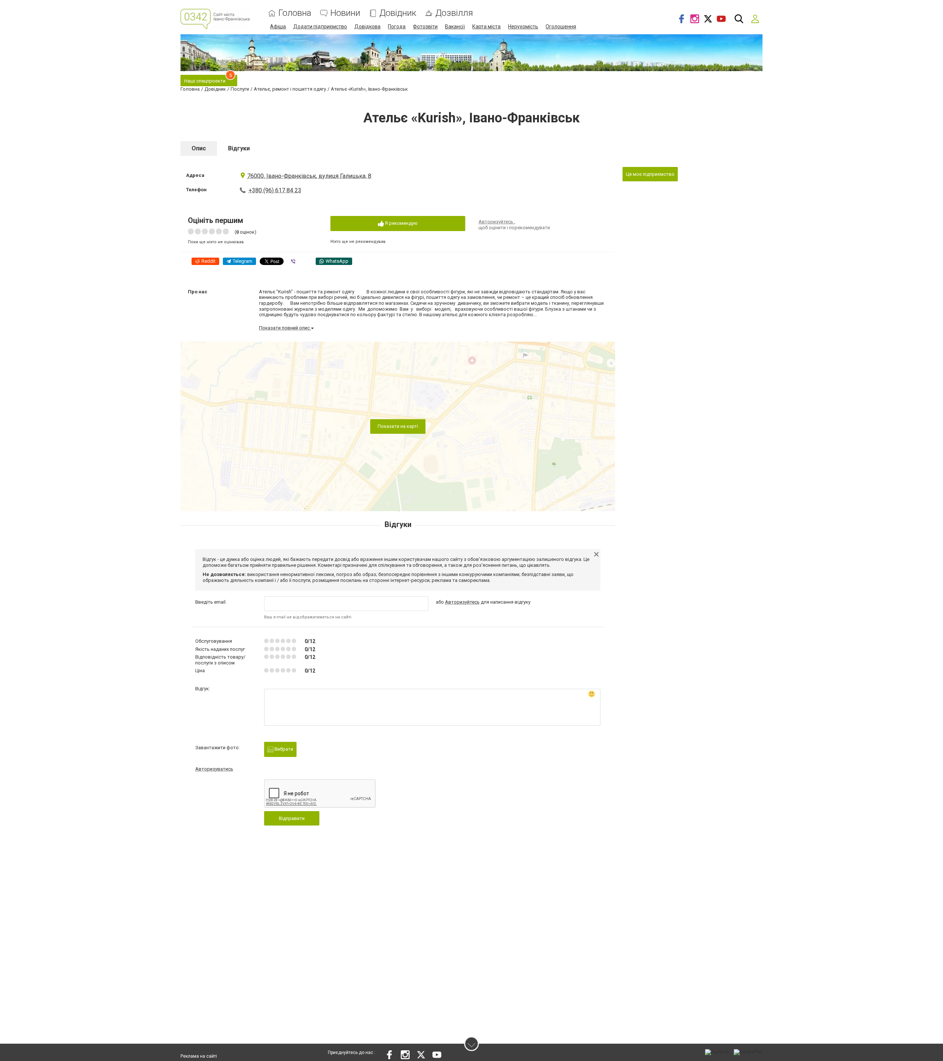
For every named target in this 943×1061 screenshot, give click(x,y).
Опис (199, 148)
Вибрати (283, 749)
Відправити (292, 818)
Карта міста (486, 26)
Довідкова (367, 26)
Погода (397, 26)
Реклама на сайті (198, 1056)
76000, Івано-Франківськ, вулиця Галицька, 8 (309, 175)
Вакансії (455, 26)
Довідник (397, 13)
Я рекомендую (401, 223)
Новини (345, 13)
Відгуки (239, 148)
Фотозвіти (425, 26)
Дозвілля (454, 13)
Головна (294, 13)
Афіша (278, 26)
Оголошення (561, 26)
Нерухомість (523, 26)
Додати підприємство (320, 26)
